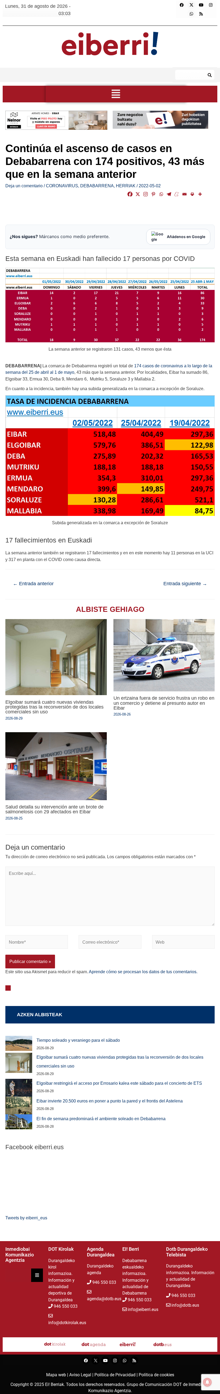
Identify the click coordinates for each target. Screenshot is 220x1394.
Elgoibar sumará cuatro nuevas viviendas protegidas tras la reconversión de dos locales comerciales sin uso (54, 706)
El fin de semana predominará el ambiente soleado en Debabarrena (101, 1118)
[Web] (183, 942)
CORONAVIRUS (62, 185)
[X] (137, 194)
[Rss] (201, 14)
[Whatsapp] (191, 14)
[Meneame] (176, 194)
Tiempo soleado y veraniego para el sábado (78, 1040)
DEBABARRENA (97, 185)
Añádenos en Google (186, 236)
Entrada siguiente (185, 583)
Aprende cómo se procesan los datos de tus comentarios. (143, 971)
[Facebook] (182, 5)
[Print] (192, 194)
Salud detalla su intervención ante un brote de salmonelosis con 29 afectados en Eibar (54, 809)
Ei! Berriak (54, 1384)
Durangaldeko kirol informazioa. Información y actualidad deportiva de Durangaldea (61, 1280)
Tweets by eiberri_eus (26, 1217)
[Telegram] (169, 194)
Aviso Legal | (81, 1374)
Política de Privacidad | (116, 1374)
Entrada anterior (33, 583)
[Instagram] (211, 5)
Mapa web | (57, 1374)
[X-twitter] (191, 5)
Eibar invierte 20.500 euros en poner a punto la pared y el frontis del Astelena (109, 1100)
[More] (200, 194)
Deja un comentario (24, 185)
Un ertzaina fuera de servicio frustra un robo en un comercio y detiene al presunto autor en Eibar (163, 702)
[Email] (184, 194)
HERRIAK (125, 185)
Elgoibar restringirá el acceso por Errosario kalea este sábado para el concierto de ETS (119, 1083)
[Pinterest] (153, 194)
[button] (116, 94)
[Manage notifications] (207, 1382)
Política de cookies (156, 1374)
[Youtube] (201, 5)
